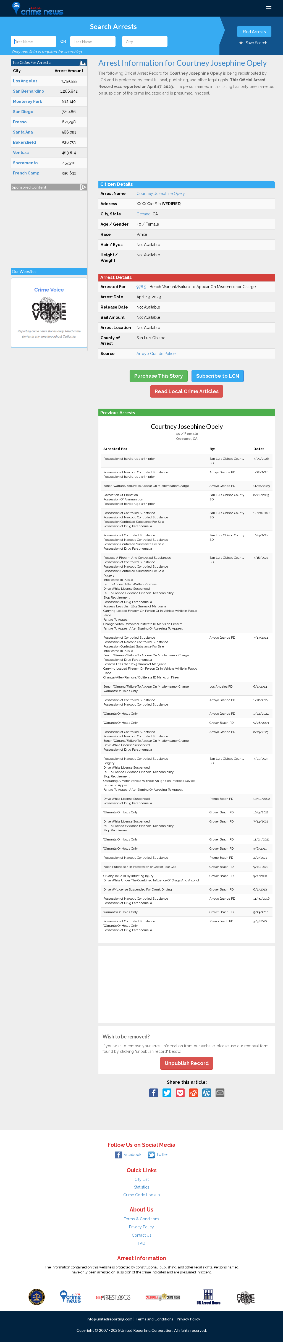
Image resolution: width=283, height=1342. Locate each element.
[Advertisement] (49, 226)
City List (142, 1179)
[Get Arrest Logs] (113, 1296)
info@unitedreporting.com (109, 1319)
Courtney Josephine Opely (161, 193)
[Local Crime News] (70, 1296)
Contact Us (141, 1235)
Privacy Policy (141, 1227)
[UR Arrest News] (208, 1296)
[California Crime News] (162, 1296)
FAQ (141, 1243)
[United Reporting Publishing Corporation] (36, 1296)
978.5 (141, 286)
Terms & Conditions (141, 1219)
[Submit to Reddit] (193, 1092)
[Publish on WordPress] (206, 1092)
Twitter (162, 1154)
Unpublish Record (187, 1063)
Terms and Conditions (154, 1319)
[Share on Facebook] (153, 1092)
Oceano (144, 214)
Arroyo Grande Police (156, 353)
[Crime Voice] (246, 1296)
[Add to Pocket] (180, 1092)
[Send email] (220, 1092)
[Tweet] (167, 1092)
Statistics (141, 1187)
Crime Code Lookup (141, 1195)
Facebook (132, 1154)
